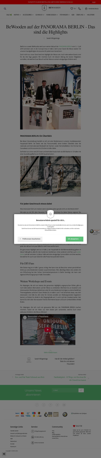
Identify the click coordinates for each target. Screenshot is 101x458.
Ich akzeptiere (73, 239)
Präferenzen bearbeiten (31, 239)
